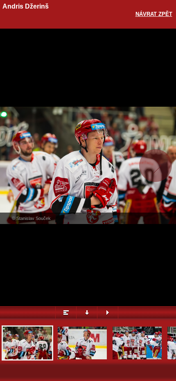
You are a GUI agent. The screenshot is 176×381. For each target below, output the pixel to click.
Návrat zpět (153, 14)
